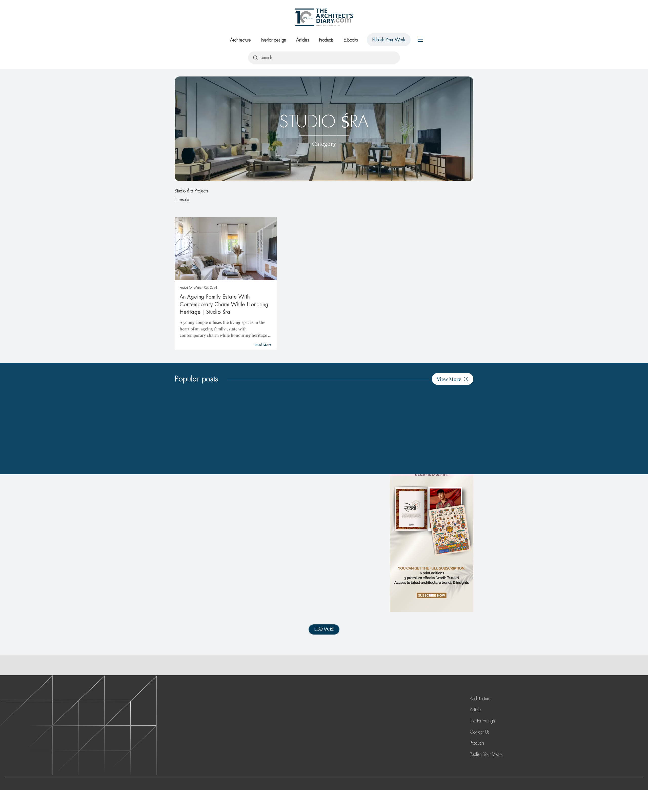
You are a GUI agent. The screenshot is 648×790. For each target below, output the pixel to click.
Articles (302, 40)
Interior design (273, 40)
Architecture (240, 40)
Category (324, 143)
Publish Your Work (388, 40)
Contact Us (480, 732)
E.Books (351, 40)
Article (475, 710)
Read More (263, 344)
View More (449, 379)
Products (326, 40)
